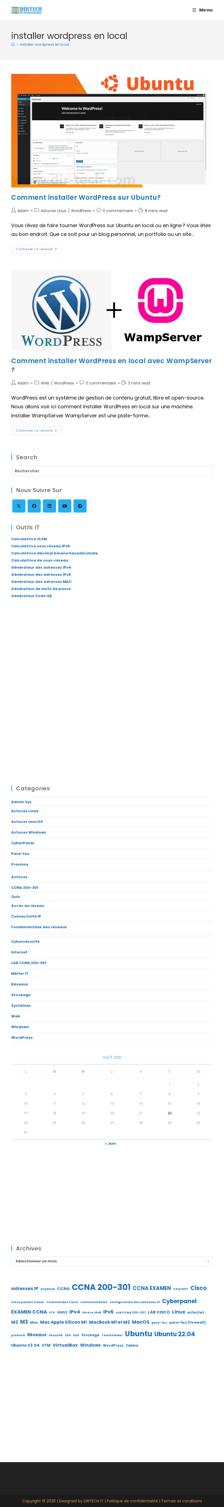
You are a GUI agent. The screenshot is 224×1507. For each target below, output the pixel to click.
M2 (14, 1322)
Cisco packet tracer (27, 1302)
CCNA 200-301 (24, 887)
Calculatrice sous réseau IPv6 (40, 546)
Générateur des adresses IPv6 (41, 574)
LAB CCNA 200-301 (28, 962)
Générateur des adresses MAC (41, 581)
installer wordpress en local (44, 44)
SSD (68, 1335)
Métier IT (19, 973)
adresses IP (24, 1288)
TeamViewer (112, 1335)
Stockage (21, 994)
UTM (46, 1345)
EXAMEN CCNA (29, 1311)
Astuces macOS (27, 821)
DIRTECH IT (94, 1501)
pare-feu (159, 1323)
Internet (19, 952)
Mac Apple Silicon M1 (63, 1322)
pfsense (18, 1335)
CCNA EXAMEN (152, 1288)
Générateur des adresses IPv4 (41, 567)
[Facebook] (34, 506)
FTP (52, 1313)
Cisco (198, 1288)
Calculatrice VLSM (29, 539)
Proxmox (19, 864)
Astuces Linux (53, 210)
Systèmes (21, 1005)
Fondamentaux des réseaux (39, 927)
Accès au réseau (27, 905)
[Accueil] (13, 44)
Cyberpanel (179, 1301)
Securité (56, 1335)
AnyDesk (47, 1289)
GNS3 (62, 1312)
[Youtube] (65, 506)
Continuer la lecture (39, 250)
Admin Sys (21, 802)
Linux (178, 1312)
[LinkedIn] (49, 506)
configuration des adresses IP (135, 1302)
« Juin (110, 1143)
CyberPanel (22, 843)
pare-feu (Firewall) (187, 1322)
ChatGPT (180, 1289)
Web (45, 383)
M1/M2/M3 (195, 1313)
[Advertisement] (112, 649)
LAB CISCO (159, 1312)
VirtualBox (65, 1345)
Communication (94, 1302)
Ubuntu (138, 1334)
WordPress (81, 210)
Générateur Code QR (31, 595)
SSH (76, 1335)
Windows (20, 1026)
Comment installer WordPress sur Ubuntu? (86, 197)
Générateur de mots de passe (41, 588)
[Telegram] (80, 506)
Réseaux (19, 984)
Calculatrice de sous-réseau (39, 560)
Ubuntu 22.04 (174, 1334)
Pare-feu (20, 853)
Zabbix (132, 1345)
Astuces (19, 877)
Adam (23, 210)
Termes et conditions (181, 1501)
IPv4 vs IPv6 (91, 1313)
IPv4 (74, 1312)
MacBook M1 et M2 (109, 1322)
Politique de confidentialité (132, 1501)
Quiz (15, 896)
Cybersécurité (25, 941)
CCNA (63, 1288)
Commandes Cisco (62, 1302)
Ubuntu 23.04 (25, 1345)
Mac (34, 1322)
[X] (19, 506)
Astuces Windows (28, 832)
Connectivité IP (26, 916)
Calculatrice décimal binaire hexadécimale (54, 553)
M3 (24, 1321)
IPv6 (108, 1312)
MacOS (140, 1322)
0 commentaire (118, 210)
